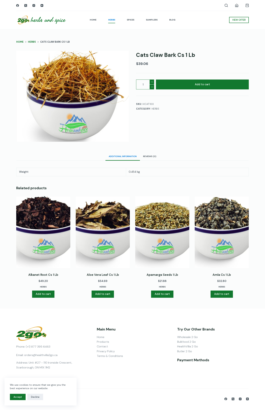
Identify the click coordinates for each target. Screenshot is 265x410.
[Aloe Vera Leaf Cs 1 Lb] (103, 232)
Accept (18, 396)
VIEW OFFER (239, 19)
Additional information (123, 156)
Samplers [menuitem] (152, 19)
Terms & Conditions (110, 356)
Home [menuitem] (93, 19)
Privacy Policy (106, 351)
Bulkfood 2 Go (186, 342)
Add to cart (202, 84)
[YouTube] (42, 5)
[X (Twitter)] (25, 5)
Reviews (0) (149, 156)
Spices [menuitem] (130, 19)
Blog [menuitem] (172, 19)
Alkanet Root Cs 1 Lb (43, 275)
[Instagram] (33, 5)
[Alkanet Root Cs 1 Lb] (43, 232)
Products (103, 342)
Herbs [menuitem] (111, 19)
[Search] (226, 5)
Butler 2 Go (184, 351)
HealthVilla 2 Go (187, 346)
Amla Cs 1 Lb (222, 275)
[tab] (122, 156)
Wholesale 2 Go (187, 337)
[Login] (236, 5)
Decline (35, 396)
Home (100, 337)
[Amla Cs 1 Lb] (222, 232)
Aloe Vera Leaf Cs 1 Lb (103, 275)
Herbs (155, 108)
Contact (102, 346)
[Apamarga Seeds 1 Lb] (162, 232)
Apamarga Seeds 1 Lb (162, 275)
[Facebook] (17, 5)
